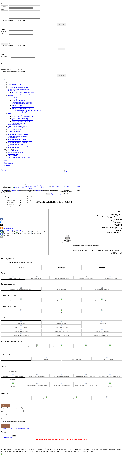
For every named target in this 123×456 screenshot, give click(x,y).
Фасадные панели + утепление (21, 108)
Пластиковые (46, 399)
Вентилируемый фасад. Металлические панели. (26, 110)
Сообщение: (4, 39)
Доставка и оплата (10, 162)
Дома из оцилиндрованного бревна (19, 157)
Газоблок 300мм (21, 323)
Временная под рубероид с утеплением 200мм (13, 385)
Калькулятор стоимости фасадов (18, 134)
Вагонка (46, 359)
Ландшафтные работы (15, 129)
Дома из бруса (12, 155)
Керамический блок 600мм (102, 331)
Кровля (10, 113)
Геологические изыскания (16, 133)
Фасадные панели (17, 105)
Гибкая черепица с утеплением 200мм (61, 385)
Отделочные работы (14, 131)
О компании (8, 81)
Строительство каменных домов (18, 87)
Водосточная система (18, 123)
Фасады (10, 95)
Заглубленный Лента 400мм (37, 278)
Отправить (61, 24)
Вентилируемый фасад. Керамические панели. (26, 112)
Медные (107, 399)
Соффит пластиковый (76, 359)
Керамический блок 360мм (21, 331)
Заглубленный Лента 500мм (61, 278)
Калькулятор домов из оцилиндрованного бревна (23, 146)
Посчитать (5, 405)
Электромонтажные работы (16, 128)
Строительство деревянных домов (18, 89)
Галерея (6, 160)
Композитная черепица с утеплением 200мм (86, 385)
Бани (9, 159)
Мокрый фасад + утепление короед (37, 346)
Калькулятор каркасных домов (17, 142)
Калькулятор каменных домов (17, 139)
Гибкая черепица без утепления (61, 376)
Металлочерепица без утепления (37, 376)
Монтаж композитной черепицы (22, 121)
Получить (5, 426)
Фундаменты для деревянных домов (23, 92)
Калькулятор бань (13, 147)
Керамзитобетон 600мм (61, 327)
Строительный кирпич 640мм (101, 335)
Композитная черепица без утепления (85, 376)
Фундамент (11, 90)
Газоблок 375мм (61, 323)
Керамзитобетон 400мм (21, 327)
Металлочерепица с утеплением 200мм (37, 385)
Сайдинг (14, 97)
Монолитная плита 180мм (102, 289)
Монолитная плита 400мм (110, 278)
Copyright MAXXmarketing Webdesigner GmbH (15, 428)
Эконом (21, 267)
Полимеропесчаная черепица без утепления (110, 376)
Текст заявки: (4, 15)
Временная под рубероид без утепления (13, 376)
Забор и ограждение (14, 124)
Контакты (7, 165)
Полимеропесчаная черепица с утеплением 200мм (110, 385)
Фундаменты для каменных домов (22, 94)
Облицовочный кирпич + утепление (23, 107)
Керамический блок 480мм (61, 331)
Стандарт (61, 267)
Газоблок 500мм (102, 323)
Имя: (2, 4)
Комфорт (102, 267)
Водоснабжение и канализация (17, 126)
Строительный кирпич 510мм (61, 335)
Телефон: (4, 6)
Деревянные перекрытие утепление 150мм (21, 289)
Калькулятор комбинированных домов (20, 141)
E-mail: (3, 9)
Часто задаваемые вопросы (16, 84)
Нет (13, 345)
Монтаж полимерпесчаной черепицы (23, 120)
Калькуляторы (12, 137)
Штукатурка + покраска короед (21, 99)
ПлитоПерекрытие (61, 289)
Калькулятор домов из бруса (16, 144)
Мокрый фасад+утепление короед (22, 103)
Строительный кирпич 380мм (21, 335)
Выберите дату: (6, 69)
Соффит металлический (107, 359)
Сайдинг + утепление (18, 100)
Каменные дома (13, 150)
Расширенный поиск (7, 437)
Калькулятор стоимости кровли (17, 136)
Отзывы (10, 82)
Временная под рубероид (19, 115)
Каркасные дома (13, 154)
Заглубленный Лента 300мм (13, 278)
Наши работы (8, 163)
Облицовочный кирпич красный (22, 102)
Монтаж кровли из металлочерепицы (23, 116)
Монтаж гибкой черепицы (20, 118)
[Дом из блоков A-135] (8, 232)
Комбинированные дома (15, 152)
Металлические (77, 399)
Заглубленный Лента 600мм (86, 278)
